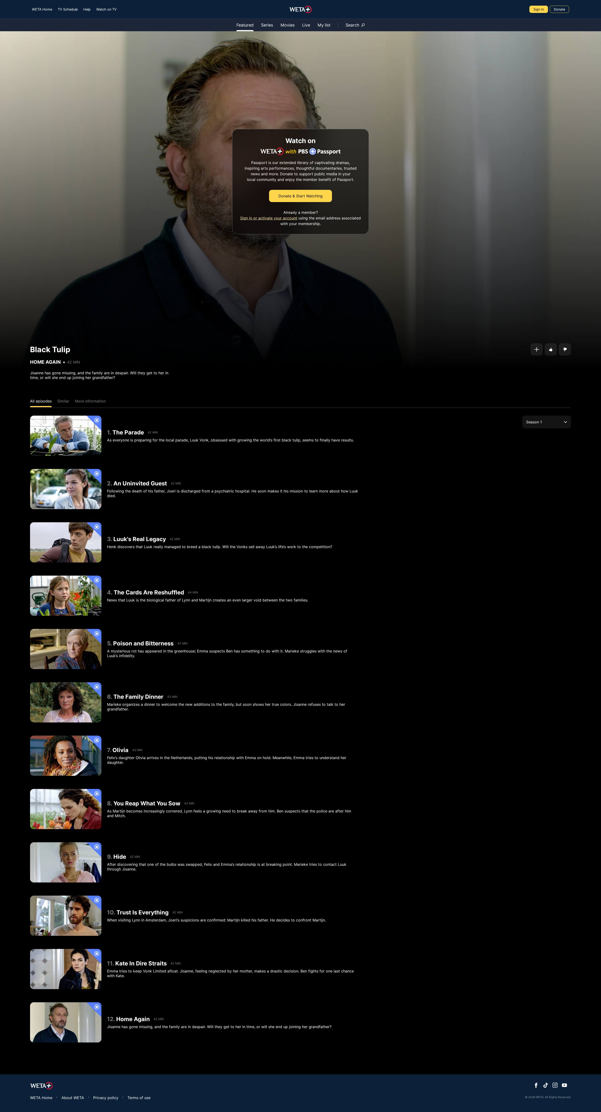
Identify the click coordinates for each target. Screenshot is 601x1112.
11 (109, 963)
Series (267, 25)
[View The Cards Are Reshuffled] (65, 596)
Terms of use (138, 1097)
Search (352, 25)
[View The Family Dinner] (65, 702)
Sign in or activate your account (268, 218)
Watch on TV (106, 9)
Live (306, 25)
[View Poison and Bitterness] (65, 649)
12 (110, 1019)
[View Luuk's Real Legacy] (65, 542)
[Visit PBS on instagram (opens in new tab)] (555, 1085)
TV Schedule (68, 9)
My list (324, 25)
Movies (288, 25)
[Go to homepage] (300, 9)
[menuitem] (42, 9)
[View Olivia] (65, 756)
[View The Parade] (65, 436)
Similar (63, 401)
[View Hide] (65, 862)
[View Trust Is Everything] (65, 916)
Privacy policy (105, 1097)
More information (90, 401)
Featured (245, 25)
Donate (559, 9)
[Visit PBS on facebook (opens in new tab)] (536, 1085)
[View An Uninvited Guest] (65, 489)
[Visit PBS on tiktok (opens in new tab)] (545, 1085)
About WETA (73, 1097)
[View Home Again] (65, 1022)
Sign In (538, 9)
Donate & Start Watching (300, 196)
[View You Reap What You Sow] (65, 809)
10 (110, 912)
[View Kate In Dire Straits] (65, 969)
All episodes (41, 401)
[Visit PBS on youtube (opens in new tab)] (564, 1085)
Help (87, 9)
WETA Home (42, 9)
